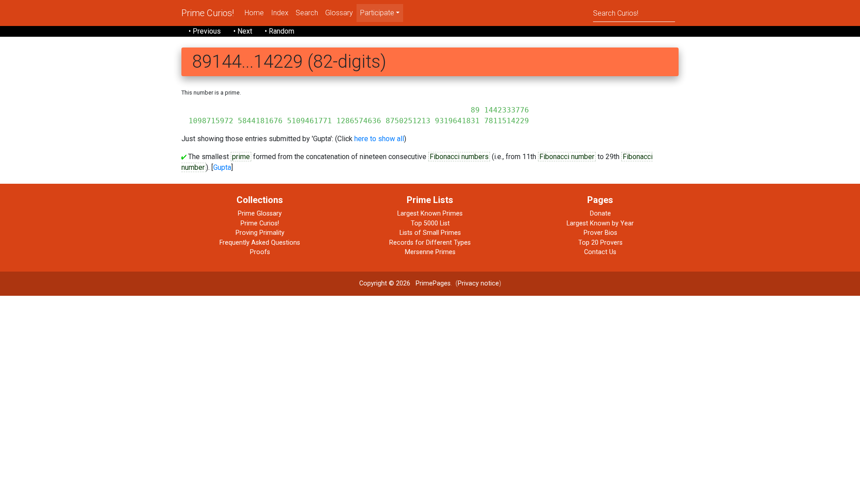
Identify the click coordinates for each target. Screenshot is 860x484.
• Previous (205, 31)
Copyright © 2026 (384, 283)
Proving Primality (260, 233)
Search (307, 13)
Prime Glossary (260, 213)
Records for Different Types (430, 242)
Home (254, 13)
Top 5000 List (430, 223)
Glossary (339, 13)
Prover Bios (600, 233)
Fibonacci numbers (459, 156)
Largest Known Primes (430, 213)
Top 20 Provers (600, 242)
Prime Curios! (207, 13)
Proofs (260, 252)
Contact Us (600, 252)
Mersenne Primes (430, 252)
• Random (279, 31)
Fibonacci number (566, 156)
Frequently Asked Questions (259, 242)
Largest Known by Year (600, 223)
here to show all (379, 138)
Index (279, 13)
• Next (242, 31)
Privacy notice (478, 283)
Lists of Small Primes (430, 233)
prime (241, 156)
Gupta (222, 167)
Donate (600, 213)
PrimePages (433, 283)
